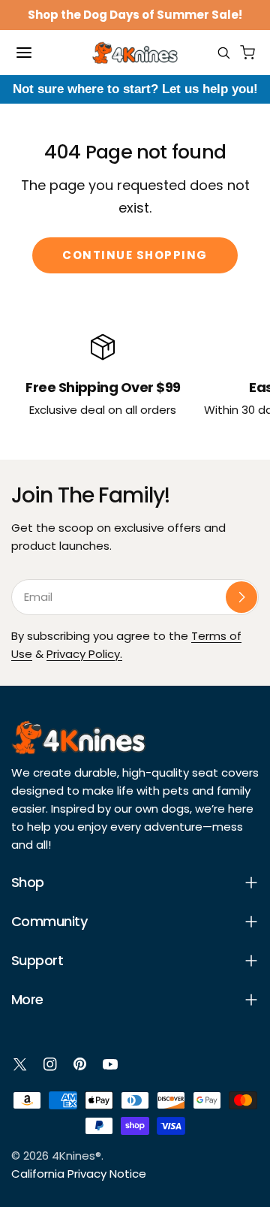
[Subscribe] (241, 597)
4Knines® (76, 1155)
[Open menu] (24, 53)
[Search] (223, 53)
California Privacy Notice (78, 1173)
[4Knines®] (135, 52)
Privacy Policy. (84, 654)
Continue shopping (135, 255)
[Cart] (247, 52)
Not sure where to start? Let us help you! (135, 89)
